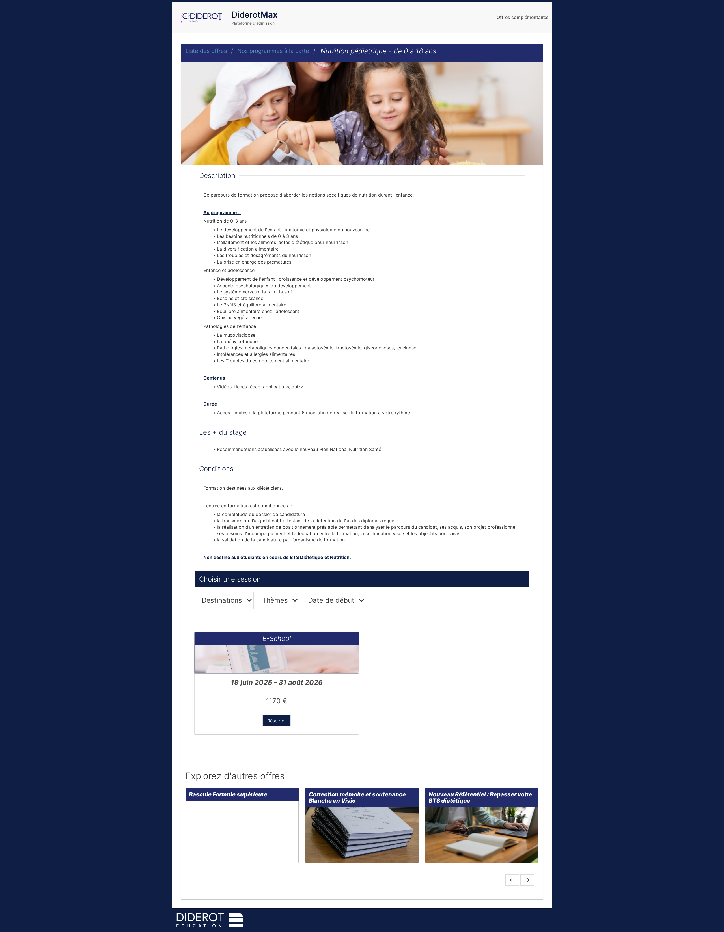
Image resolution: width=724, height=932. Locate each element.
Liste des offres (206, 50)
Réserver (276, 721)
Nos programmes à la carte (273, 50)
